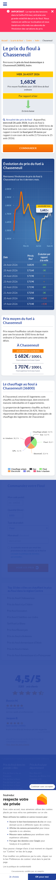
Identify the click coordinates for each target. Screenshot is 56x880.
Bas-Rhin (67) (36, 773)
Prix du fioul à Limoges (13, 788)
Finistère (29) (36, 779)
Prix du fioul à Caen (11, 782)
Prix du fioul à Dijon (11, 785)
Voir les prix (25, 567)
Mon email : (18, 535)
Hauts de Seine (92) (38, 782)
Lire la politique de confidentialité (17, 867)
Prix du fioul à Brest (11, 779)
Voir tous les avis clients (17, 744)
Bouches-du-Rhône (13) (40, 776)
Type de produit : (16, 522)
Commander (28, 148)
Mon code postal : (16, 497)
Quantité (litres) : (16, 509)
